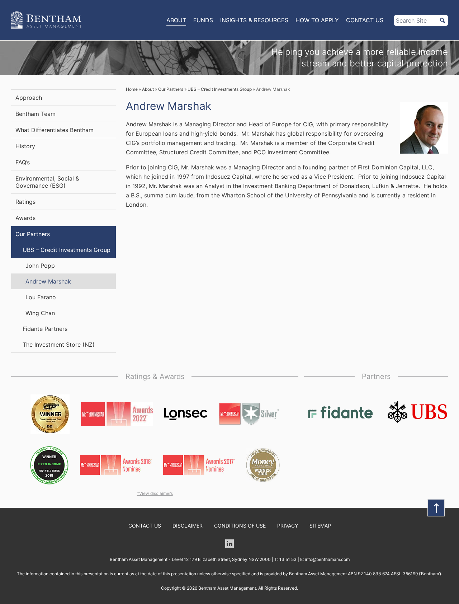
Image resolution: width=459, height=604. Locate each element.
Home (132, 89)
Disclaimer (187, 526)
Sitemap (320, 526)
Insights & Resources (254, 20)
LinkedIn (229, 543)
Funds (203, 20)
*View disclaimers (155, 493)
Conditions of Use (240, 526)
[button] (442, 20)
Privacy (287, 526)
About (176, 20)
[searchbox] (421, 20)
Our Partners (170, 89)
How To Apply (317, 20)
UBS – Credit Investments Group (220, 89)
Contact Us (364, 20)
